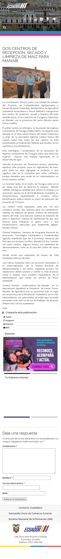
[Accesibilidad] (47, 19)
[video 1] (17, 417)
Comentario (9, 446)
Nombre (7, 477)
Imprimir (9, 324)
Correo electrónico (13, 483)
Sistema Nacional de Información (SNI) (30, 519)
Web (4, 493)
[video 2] (44, 417)
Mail (7, 327)
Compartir (9, 320)
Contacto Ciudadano (30, 507)
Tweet (8, 317)
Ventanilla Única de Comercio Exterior (30, 513)
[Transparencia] (54, 19)
